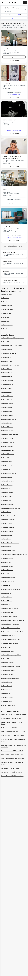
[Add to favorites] (24, 32)
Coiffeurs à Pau (5, 604)
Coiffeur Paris (5, 321)
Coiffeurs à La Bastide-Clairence (10, 508)
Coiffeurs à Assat (6, 373)
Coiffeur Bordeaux (6, 294)
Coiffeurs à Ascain (6, 369)
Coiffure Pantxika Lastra (10, 280)
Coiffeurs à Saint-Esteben (9, 616)
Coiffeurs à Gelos (6, 465)
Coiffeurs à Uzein (6, 701)
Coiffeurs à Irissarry (7, 492)
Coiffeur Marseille (6, 305)
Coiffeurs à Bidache (7, 403)
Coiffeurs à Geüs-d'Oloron (9, 473)
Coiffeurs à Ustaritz (7, 697)
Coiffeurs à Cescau (7, 438)
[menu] (2, 2)
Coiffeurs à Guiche (6, 477)
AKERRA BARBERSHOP (9, 120)
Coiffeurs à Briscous (7, 431)
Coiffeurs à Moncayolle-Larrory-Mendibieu (14, 554)
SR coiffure (6, 271)
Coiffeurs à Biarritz (6, 400)
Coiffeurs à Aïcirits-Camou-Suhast (11, 345)
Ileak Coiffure (6, 83)
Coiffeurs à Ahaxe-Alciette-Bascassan (12, 338)
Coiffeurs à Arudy (6, 361)
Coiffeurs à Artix (6, 357)
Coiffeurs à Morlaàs (7, 570)
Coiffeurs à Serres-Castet (8, 659)
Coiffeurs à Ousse (6, 601)
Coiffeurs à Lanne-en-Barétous (10, 516)
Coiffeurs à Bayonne (7, 396)
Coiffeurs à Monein (7, 558)
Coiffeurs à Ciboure (7, 446)
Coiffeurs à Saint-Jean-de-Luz (10, 624)
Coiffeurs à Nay (5, 585)
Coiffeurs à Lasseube (7, 527)
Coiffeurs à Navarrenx (7, 581)
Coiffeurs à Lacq (6, 512)
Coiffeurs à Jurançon (7, 504)
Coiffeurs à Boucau (7, 427)
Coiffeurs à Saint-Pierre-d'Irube (10, 639)
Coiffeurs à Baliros (6, 388)
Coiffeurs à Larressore (8, 519)
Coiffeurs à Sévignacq (7, 662)
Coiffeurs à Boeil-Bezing (8, 419)
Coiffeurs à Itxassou (7, 496)
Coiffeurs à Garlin (6, 461)
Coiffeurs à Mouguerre (8, 577)
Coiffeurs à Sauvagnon (8, 651)
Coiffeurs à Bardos (6, 392)
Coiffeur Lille (5, 298)
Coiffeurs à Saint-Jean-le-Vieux (10, 628)
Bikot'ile (4, 189)
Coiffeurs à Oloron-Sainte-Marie (10, 589)
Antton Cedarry (7, 261)
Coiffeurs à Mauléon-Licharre (10, 543)
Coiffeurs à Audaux (7, 380)
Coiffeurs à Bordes (6, 423)
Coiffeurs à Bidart (6, 407)
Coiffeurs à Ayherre (7, 384)
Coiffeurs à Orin (6, 593)
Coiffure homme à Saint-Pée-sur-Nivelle (13, 731)
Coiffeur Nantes (6, 313)
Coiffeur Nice (5, 317)
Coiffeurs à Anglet (6, 349)
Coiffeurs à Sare (6, 647)
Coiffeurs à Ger (5, 469)
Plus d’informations (14, 60)
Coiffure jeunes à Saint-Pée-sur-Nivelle (12, 735)
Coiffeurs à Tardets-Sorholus (10, 678)
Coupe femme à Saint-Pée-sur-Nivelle (12, 754)
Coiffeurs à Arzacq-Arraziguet (10, 365)
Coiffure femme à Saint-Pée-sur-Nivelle (12, 728)
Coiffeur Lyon (5, 302)
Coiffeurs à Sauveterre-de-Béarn (11, 655)
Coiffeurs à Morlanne (7, 574)
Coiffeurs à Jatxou (6, 500)
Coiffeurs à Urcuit (6, 686)
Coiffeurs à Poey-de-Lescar (9, 608)
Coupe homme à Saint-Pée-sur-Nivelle (12, 758)
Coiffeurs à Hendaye (7, 485)
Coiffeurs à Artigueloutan (8, 353)
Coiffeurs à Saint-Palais (8, 635)
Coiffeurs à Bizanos (7, 415)
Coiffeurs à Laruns (6, 523)
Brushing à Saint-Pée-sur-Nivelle (11, 718)
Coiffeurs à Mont (6, 562)
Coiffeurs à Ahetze (6, 342)
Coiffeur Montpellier (7, 309)
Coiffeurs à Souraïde (7, 674)
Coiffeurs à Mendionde (8, 550)
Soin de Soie (6, 49)
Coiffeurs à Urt (5, 693)
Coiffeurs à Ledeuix (7, 531)
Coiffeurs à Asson (6, 376)
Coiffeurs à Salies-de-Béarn (9, 643)
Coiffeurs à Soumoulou (8, 670)
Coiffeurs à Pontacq (7, 612)
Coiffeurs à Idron (6, 489)
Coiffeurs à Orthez (6, 597)
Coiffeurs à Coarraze (7, 450)
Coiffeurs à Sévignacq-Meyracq (10, 666)
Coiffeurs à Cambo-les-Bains (10, 434)
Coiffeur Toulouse (6, 329)
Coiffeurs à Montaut (7, 566)
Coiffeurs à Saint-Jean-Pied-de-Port (12, 632)
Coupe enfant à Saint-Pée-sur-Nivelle (12, 751)
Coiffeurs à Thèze (6, 682)
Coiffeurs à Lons (6, 539)
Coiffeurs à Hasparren (7, 481)
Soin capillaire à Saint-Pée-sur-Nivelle (12, 776)
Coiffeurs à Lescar (6, 535)
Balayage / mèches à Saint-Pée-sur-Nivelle (13, 714)
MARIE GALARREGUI (9, 252)
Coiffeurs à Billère (6, 411)
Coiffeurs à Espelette (7, 454)
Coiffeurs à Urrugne (7, 690)
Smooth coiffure (7, 227)
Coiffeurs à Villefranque (8, 705)
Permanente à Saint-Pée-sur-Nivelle (11, 772)
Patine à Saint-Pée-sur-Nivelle (10, 768)
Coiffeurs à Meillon (6, 546)
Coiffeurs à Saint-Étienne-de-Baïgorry (12, 620)
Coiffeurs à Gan (6, 458)
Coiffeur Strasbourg (7, 325)
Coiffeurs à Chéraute (7, 442)
